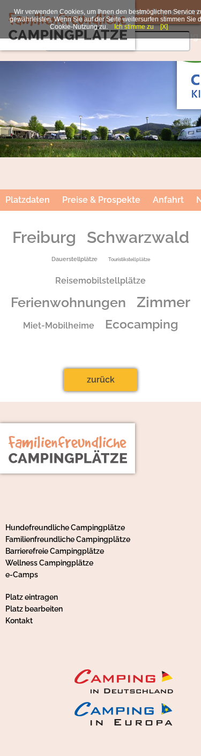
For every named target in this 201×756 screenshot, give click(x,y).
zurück (101, 380)
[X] (164, 26)
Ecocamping (141, 324)
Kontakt (19, 620)
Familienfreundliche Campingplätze (67, 539)
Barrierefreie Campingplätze (54, 551)
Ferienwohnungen (68, 302)
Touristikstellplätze (129, 259)
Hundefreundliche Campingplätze (65, 527)
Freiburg (44, 237)
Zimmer (163, 302)
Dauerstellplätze (74, 259)
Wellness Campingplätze (49, 563)
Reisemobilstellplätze (100, 281)
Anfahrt (168, 200)
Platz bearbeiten (34, 609)
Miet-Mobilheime (58, 325)
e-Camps (21, 574)
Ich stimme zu (134, 26)
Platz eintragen (31, 597)
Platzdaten (27, 200)
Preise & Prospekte (101, 200)
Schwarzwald (138, 237)
